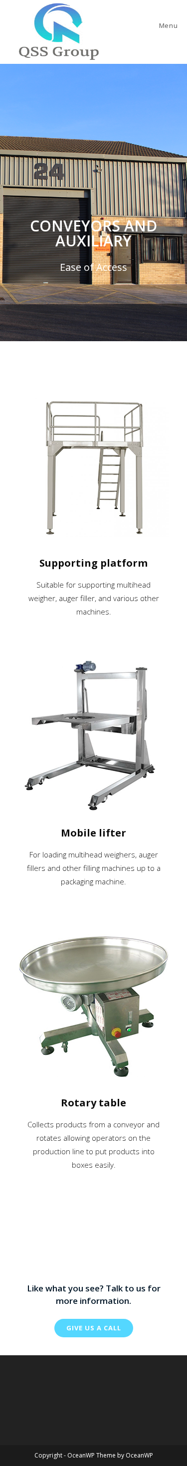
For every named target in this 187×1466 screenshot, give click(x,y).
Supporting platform (93, 563)
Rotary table (93, 1102)
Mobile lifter (93, 832)
